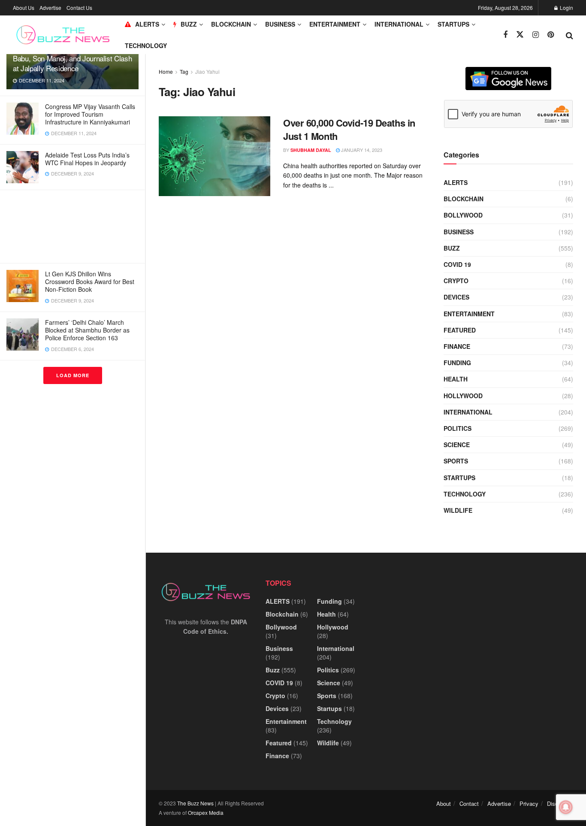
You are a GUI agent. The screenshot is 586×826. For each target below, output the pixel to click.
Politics (457, 428)
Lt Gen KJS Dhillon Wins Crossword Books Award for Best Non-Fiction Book (89, 281)
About (443, 803)
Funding (457, 362)
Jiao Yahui (207, 71)
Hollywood (463, 395)
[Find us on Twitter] (520, 34)
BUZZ (189, 24)
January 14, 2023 (361, 149)
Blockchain (231, 24)
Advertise (50, 7)
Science (457, 444)
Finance (457, 346)
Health (456, 379)
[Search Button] (569, 34)
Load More (72, 375)
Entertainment (334, 24)
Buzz (452, 248)
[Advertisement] (72, 227)
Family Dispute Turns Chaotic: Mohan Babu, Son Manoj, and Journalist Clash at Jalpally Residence (72, 58)
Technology (146, 45)
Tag (184, 71)
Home (166, 71)
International (399, 24)
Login (566, 7)
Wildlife (458, 510)
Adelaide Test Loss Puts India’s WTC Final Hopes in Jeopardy (87, 159)
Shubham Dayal (310, 150)
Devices (456, 297)
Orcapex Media (206, 812)
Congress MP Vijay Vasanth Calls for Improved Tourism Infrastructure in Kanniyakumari (90, 114)
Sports (456, 461)
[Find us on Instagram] (535, 34)
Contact (469, 803)
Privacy (529, 803)
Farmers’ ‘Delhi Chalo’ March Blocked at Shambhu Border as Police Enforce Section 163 (87, 330)
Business (280, 24)
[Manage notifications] (566, 807)
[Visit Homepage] (63, 34)
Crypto (456, 280)
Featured (460, 330)
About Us (23, 7)
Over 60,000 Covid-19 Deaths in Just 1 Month (349, 129)
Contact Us (79, 7)
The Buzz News (195, 803)
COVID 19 (457, 264)
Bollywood (463, 215)
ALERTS (147, 24)
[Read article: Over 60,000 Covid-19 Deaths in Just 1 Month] (214, 156)
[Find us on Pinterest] (550, 34)
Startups (453, 24)
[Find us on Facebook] (505, 34)
